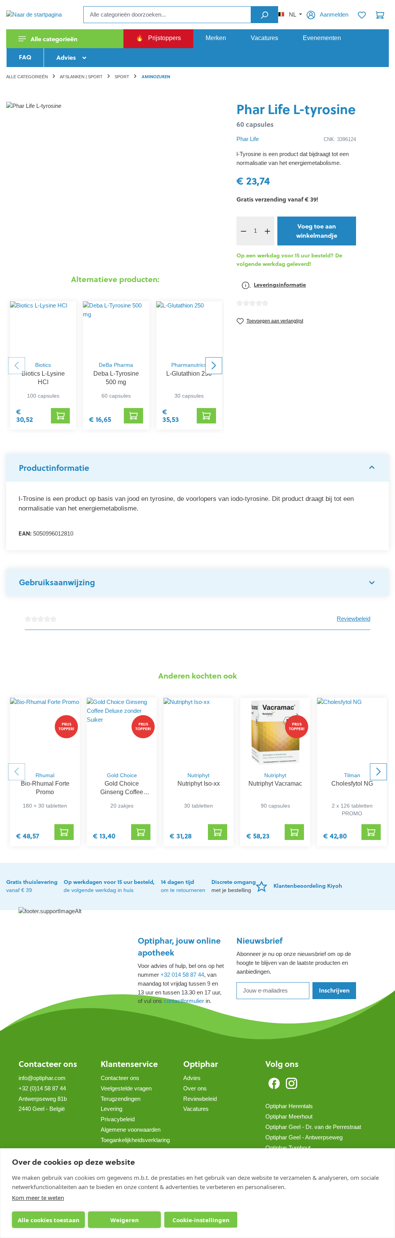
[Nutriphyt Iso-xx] (198, 732)
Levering (111, 1108)
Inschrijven (334, 990)
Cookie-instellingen (201, 1220)
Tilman (352, 775)
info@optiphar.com (42, 1078)
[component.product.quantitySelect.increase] (267, 231)
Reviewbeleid (353, 618)
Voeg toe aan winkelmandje (316, 231)
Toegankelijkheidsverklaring (135, 1140)
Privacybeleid (118, 1119)
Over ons (195, 1088)
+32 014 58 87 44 (182, 974)
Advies (192, 1078)
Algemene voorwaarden (130, 1129)
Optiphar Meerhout (288, 1116)
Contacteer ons (48, 1064)
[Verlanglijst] (362, 14)
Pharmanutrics (189, 365)
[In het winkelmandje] (60, 415)
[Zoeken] (264, 14)
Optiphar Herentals (289, 1106)
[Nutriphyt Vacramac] (275, 732)
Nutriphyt (198, 775)
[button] (197, 468)
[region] (115, 184)
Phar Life (247, 139)
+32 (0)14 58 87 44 (42, 1088)
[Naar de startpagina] (44, 14)
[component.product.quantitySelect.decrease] (243, 231)
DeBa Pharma (116, 365)
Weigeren (124, 1220)
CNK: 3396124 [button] (340, 139)
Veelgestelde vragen (126, 1088)
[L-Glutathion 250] (189, 329)
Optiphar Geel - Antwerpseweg (304, 1137)
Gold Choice (122, 775)
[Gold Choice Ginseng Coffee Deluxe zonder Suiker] (122, 732)
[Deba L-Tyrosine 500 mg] (116, 329)
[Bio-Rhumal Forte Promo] (45, 732)
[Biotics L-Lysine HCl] (43, 329)
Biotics (43, 365)
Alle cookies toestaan (48, 1220)
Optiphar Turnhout (288, 1147)
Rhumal (44, 775)
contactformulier (184, 1001)
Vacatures (196, 1108)
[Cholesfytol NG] (352, 732)
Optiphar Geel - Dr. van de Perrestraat (313, 1127)
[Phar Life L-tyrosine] (115, 184)
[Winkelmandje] (380, 14)
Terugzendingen (120, 1098)
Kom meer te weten (38, 1197)
